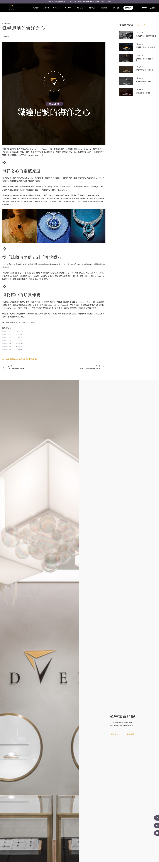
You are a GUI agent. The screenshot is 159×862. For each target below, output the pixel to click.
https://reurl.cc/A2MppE (13, 343)
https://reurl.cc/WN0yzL (12, 331)
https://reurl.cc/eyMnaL (12, 346)
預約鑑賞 (128, 8)
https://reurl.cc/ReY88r (12, 334)
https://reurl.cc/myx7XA (12, 349)
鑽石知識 (7, 23)
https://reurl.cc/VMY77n (12, 337)
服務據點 (104, 8)
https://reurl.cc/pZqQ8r (26, 322)
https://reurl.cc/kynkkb (12, 340)
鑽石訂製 (80, 8)
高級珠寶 (68, 8)
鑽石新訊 (92, 8)
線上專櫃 (116, 8)
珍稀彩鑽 (46, 8)
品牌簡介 (36, 8)
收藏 (145, 8)
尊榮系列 (56, 8)
